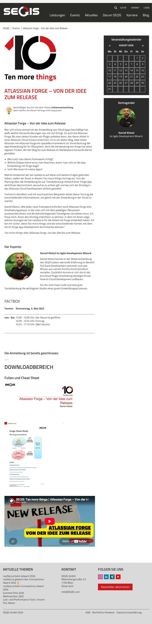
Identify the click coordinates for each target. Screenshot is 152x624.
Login (146, 7)
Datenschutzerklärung (129, 612)
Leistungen (57, 15)
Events (75, 15)
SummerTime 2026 (13, 593)
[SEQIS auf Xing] (112, 576)
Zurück (7, 551)
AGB (88, 612)
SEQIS (6, 28)
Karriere (132, 15)
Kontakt (135, 7)
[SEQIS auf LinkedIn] (106, 576)
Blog (146, 15)
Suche (116, 8)
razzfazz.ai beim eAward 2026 (19, 576)
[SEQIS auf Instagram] (100, 576)
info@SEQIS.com (70, 592)
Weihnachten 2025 (13, 596)
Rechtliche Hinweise (103, 612)
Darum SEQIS (112, 15)
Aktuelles (91, 15)
